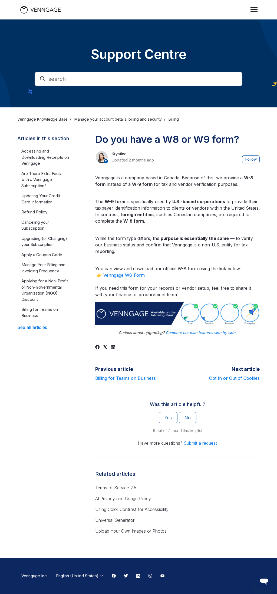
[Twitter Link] (126, 576)
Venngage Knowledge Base (42, 119)
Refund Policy (34, 212)
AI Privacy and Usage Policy (123, 498)
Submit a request (200, 443)
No (187, 417)
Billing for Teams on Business (125, 378)
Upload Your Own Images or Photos (131, 531)
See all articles (32, 327)
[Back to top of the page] (10, 583)
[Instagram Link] (150, 576)
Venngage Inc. (34, 575)
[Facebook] (97, 347)
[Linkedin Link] (138, 576)
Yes (168, 417)
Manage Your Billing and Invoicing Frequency (43, 267)
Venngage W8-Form (124, 275)
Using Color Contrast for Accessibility (132, 509)
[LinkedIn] (113, 347)
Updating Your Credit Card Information (40, 198)
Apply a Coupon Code (41, 254)
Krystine (119, 153)
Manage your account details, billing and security (118, 119)
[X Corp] (105, 347)
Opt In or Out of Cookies (234, 378)
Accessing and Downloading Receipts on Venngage (45, 157)
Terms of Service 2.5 (115, 487)
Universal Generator (114, 520)
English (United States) (78, 575)
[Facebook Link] (114, 576)
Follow (251, 159)
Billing (174, 119)
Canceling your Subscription (35, 225)
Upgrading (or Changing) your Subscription (44, 241)
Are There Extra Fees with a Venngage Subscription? (41, 179)
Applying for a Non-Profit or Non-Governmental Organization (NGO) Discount (44, 290)
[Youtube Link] (162, 576)
